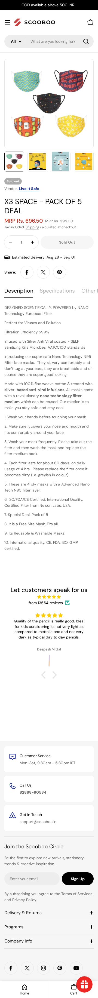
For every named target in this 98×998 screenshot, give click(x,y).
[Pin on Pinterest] (59, 272)
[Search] (86, 41)
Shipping (32, 227)
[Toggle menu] (7, 22)
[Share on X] (43, 272)
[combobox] (49, 41)
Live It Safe (29, 188)
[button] (45, 675)
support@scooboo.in (38, 821)
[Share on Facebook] (26, 272)
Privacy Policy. (24, 899)
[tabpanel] (49, 428)
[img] (49, 597)
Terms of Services (76, 893)
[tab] (18, 292)
